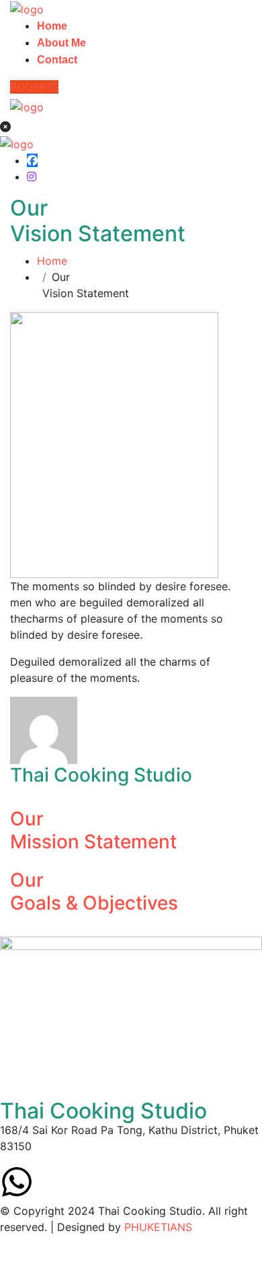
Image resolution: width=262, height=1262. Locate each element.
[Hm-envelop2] (54, 1182)
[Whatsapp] (17, 1182)
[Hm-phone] (90, 1182)
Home (52, 26)
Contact (57, 59)
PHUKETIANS (158, 1227)
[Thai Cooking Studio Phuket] (27, 8)
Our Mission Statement (93, 830)
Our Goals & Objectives (94, 891)
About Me (61, 43)
